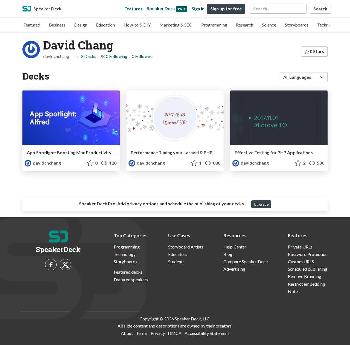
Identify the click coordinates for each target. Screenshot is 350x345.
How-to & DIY (137, 24)
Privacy (158, 333)
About (127, 333)
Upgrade (261, 204)
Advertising (234, 268)
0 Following (116, 56)
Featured (32, 24)
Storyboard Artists (185, 246)
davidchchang (46, 162)
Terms (142, 333)
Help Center (234, 246)
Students (176, 261)
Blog (227, 254)
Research (244, 24)
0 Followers (142, 56)
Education (105, 24)
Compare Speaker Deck (245, 261)
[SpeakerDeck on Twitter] (65, 264)
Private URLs (300, 246)
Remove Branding (304, 276)
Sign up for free (226, 8)
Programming (214, 24)
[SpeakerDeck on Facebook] (51, 264)
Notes (294, 291)
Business (57, 24)
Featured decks (128, 271)
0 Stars (316, 51)
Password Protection (308, 254)
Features (133, 8)
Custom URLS (301, 261)
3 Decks (88, 56)
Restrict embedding (306, 283)
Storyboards (296, 24)
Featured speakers (131, 279)
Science (269, 24)
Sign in (198, 8)
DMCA (175, 333)
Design (80, 24)
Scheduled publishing (307, 268)
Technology (328, 24)
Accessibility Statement (207, 333)
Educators (177, 254)
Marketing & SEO (175, 24)
